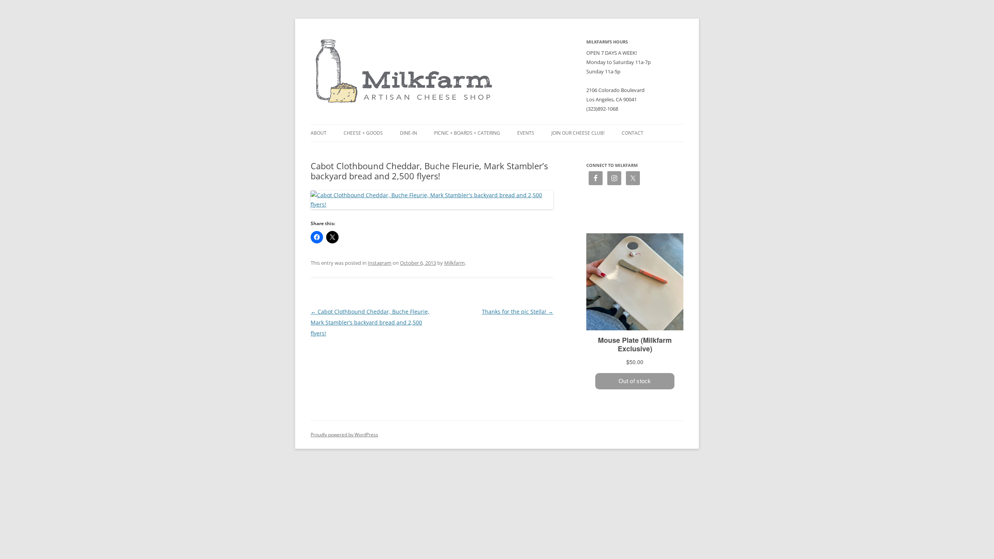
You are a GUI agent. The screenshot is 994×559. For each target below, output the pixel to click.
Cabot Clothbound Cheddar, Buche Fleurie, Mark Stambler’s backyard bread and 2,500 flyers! (370, 322)
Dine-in (408, 133)
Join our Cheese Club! (578, 133)
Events (525, 133)
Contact (632, 133)
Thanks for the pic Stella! (517, 311)
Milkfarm (454, 262)
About (319, 133)
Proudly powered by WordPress (344, 434)
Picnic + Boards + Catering (467, 133)
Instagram (379, 262)
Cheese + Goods (363, 133)
